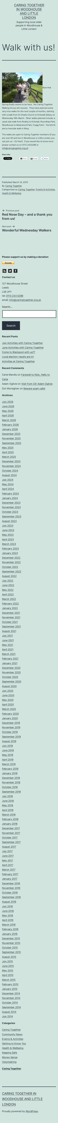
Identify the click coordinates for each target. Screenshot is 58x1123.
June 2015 (8, 966)
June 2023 (8, 530)
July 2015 (7, 961)
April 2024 (8, 488)
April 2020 (8, 704)
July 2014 (7, 1016)
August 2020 (9, 686)
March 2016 (9, 924)
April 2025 (8, 452)
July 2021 (7, 635)
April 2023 (8, 539)
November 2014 (11, 998)
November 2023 (11, 507)
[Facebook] (15, 270)
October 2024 (10, 470)
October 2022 (10, 567)
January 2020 (10, 718)
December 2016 (11, 883)
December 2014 (11, 993)
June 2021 (8, 640)
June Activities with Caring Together (23, 347)
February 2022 (10, 603)
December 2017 (11, 828)
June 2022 (8, 585)
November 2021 (11, 617)
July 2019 (7, 745)
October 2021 (10, 622)
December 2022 (11, 557)
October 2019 (10, 732)
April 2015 (7, 975)
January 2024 (10, 498)
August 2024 (9, 475)
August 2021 (9, 631)
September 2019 (11, 736)
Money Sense (9, 1057)
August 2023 (9, 521)
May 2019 (7, 754)
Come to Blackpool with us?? (18, 352)
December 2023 (11, 502)
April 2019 (7, 759)
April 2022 (8, 594)
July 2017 (7, 851)
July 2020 (7, 690)
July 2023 (7, 525)
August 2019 (9, 741)
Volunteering (9, 1061)
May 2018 (7, 805)
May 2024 (8, 484)
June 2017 (8, 855)
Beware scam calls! (34, 388)
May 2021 (7, 644)
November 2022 (11, 562)
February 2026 (10, 424)
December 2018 (11, 777)
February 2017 (10, 874)
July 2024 (7, 479)
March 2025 (9, 456)
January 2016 (9, 933)
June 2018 (8, 800)
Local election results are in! (18, 356)
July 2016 (7, 906)
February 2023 (10, 548)
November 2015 (11, 943)
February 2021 (10, 658)
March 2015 (9, 979)
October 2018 (10, 787)
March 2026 (9, 420)
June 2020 (8, 695)
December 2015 (11, 938)
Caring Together (13, 185)
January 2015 (9, 988)
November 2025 (11, 438)
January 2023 (10, 553)
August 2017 (9, 846)
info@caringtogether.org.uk (15, 148)
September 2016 (11, 897)
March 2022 (9, 599)
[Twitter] (10, 270)
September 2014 (11, 1007)
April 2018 (7, 810)
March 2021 (9, 654)
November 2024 (11, 466)
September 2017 (11, 842)
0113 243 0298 (14, 295)
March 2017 (8, 869)
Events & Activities (45, 189)
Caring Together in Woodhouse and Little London (22, 1099)
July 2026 (7, 401)
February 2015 (10, 984)
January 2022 (10, 608)
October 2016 (10, 892)
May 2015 (7, 970)
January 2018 (9, 823)
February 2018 (10, 819)
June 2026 (8, 406)
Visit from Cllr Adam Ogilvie (36, 383)
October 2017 (10, 837)
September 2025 (11, 443)
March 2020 (9, 709)
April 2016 (7, 920)
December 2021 (11, 612)
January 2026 (10, 429)
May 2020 (7, 699)
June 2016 (8, 911)
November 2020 (11, 672)
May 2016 (7, 915)
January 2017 (9, 878)
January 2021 (9, 663)
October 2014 (10, 1002)
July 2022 (7, 580)
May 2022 (7, 589)
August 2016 (9, 901)
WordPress (32, 1111)
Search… (7, 306)
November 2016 (11, 888)
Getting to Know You (14, 1043)
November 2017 (11, 833)
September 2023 (11, 516)
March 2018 (9, 814)
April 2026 (8, 415)
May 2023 (7, 534)
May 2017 (7, 860)
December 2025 (11, 433)
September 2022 (11, 571)
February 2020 (10, 713)
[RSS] (4, 270)
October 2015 (10, 947)
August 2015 (9, 956)
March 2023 (9, 544)
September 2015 (11, 952)
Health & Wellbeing (11, 193)
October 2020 (10, 677)
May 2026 (7, 410)
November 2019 (11, 727)
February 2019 (10, 768)
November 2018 (11, 782)
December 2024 (11, 461)
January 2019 (9, 773)
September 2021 (11, 626)
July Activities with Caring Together (22, 343)
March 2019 (9, 764)
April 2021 (7, 649)
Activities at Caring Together (18, 361)
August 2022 (9, 576)
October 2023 (10, 511)
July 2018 (7, 796)
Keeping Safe (9, 1052)
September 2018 (11, 791)
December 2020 (11, 667)
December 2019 (11, 722)
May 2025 (7, 447)
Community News (12, 1034)
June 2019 (8, 750)
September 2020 (11, 681)
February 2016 (10, 929)
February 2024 (10, 493)
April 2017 (7, 865)
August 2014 (9, 1011)
